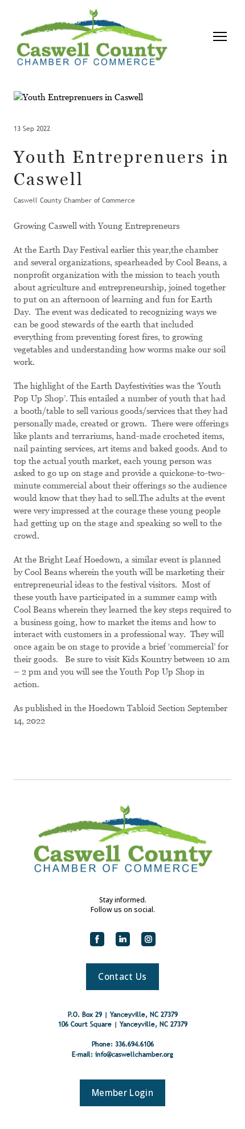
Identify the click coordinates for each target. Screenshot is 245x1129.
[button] (97, 939)
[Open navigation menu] (220, 36)
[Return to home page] (91, 36)
